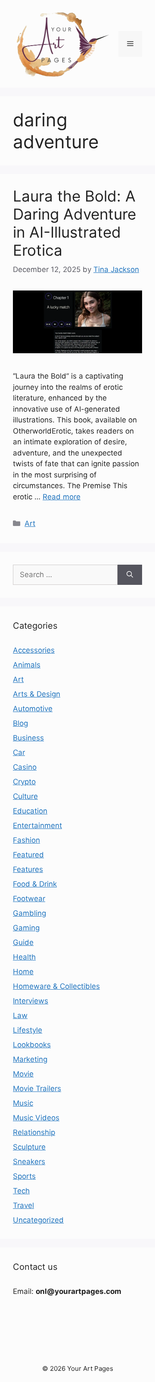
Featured (28, 854)
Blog (20, 723)
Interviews (30, 1001)
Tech (21, 1190)
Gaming (26, 927)
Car (19, 752)
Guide (23, 942)
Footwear (29, 898)
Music (23, 1103)
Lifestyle (27, 1030)
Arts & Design (36, 694)
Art (30, 523)
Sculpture (29, 1147)
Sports (24, 1176)
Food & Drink (35, 884)
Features (28, 869)
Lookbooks (32, 1044)
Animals (26, 664)
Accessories (34, 650)
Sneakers (29, 1161)
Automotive (33, 708)
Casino (25, 767)
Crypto (24, 781)
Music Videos (36, 1117)
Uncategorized (38, 1220)
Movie (23, 1074)
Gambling (29, 913)
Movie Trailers (37, 1088)
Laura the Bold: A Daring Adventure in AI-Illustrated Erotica (74, 223)
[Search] (130, 575)
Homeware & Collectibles (56, 986)
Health (24, 957)
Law (20, 1015)
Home (23, 971)
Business (28, 738)
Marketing (30, 1059)
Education (30, 811)
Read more (62, 496)
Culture (25, 796)
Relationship (34, 1132)
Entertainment (37, 825)
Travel (23, 1205)
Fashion (26, 840)
